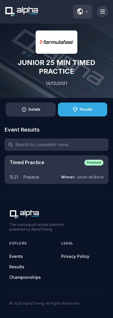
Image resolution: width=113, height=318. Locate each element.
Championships (25, 277)
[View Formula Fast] (56, 42)
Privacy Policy (75, 256)
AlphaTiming (33, 303)
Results (16, 266)
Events (16, 256)
